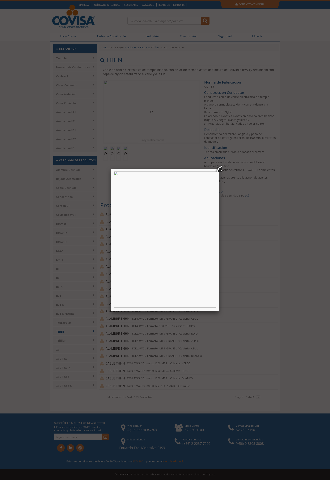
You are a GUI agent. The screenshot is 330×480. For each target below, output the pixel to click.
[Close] (218, 168)
